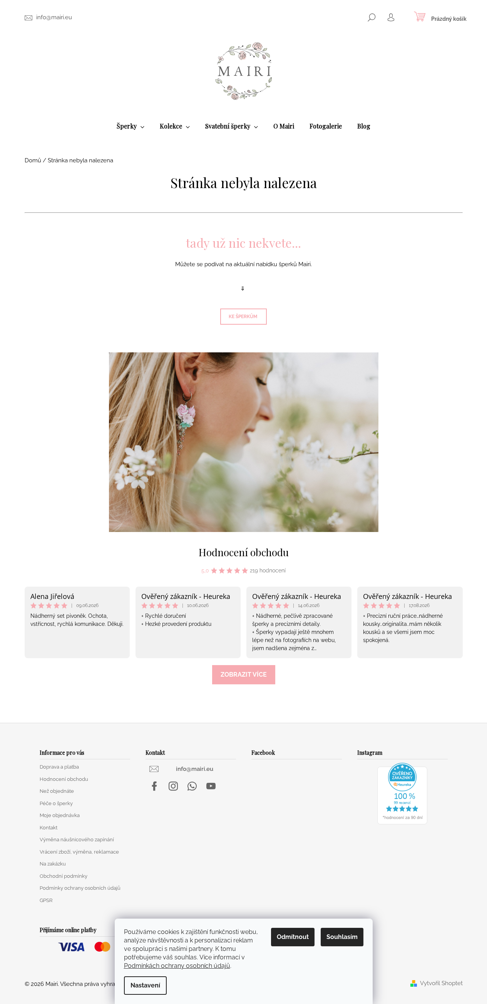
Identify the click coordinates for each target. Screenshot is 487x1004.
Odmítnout (293, 937)
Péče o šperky (56, 803)
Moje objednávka (60, 815)
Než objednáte (57, 791)
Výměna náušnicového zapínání (77, 839)
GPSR (46, 900)
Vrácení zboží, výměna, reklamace (79, 852)
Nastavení (145, 985)
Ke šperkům (243, 316)
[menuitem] (130, 126)
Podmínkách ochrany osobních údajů (177, 965)
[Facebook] (154, 786)
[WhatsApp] (192, 786)
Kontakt (48, 828)
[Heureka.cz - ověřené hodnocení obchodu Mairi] (402, 793)
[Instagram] (173, 786)
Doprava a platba (59, 767)
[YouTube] (211, 786)
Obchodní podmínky (63, 876)
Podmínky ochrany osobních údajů (80, 888)
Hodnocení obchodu (244, 552)
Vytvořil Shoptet (441, 983)
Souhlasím (342, 937)
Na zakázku (53, 864)
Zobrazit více (244, 674)
